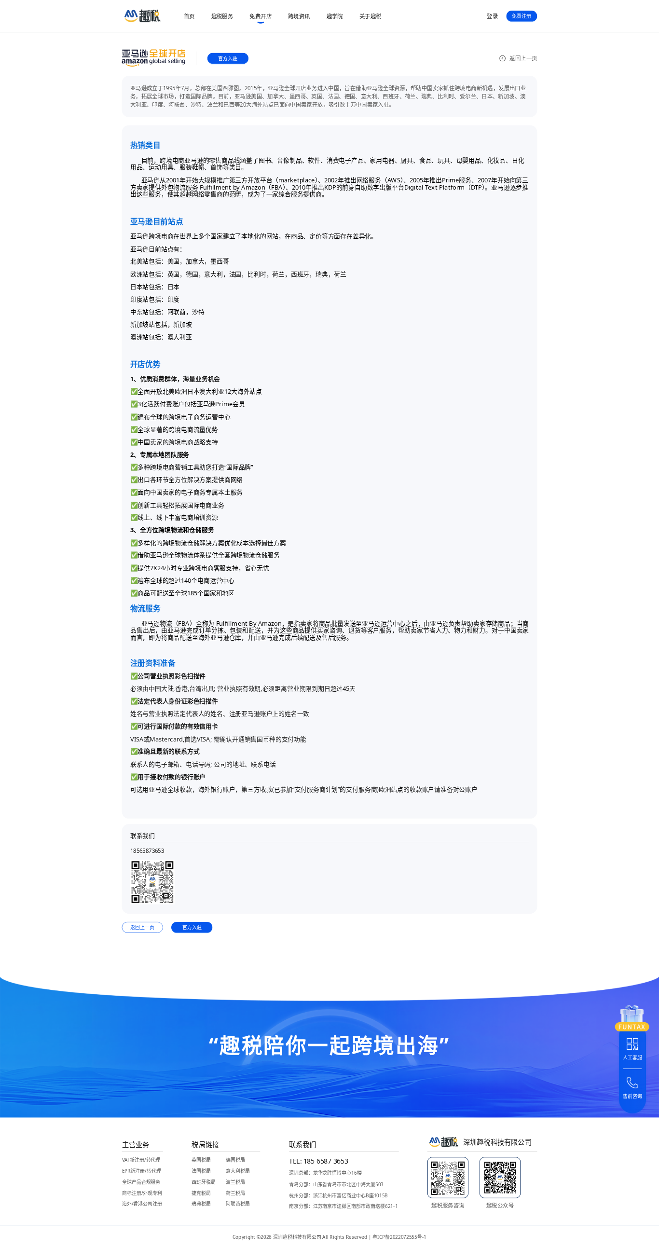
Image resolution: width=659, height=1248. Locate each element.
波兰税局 (235, 1181)
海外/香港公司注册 (142, 1204)
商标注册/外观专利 (142, 1192)
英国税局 (201, 1160)
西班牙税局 (204, 1181)
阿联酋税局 (238, 1204)
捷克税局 (201, 1192)
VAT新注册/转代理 (141, 1160)
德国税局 (235, 1160)
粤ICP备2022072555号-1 (399, 1237)
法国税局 (201, 1170)
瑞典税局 (201, 1204)
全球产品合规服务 (141, 1181)
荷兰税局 (235, 1192)
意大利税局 (238, 1170)
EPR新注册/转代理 (141, 1170)
